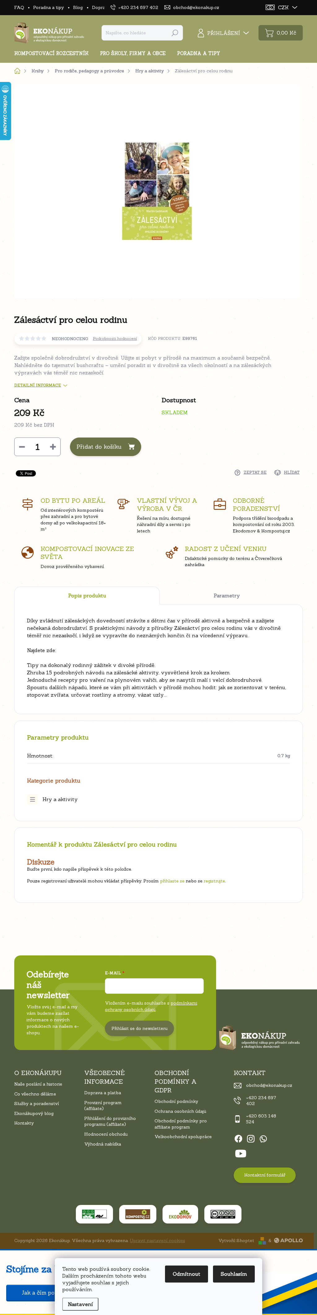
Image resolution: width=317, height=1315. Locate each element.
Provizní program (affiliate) (103, 1106)
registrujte (214, 881)
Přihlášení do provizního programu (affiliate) (110, 1121)
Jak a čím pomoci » (47, 1292)
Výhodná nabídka (102, 1144)
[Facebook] (238, 1137)
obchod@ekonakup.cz (269, 1085)
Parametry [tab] (227, 595)
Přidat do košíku (99, 446)
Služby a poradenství (36, 1103)
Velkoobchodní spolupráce (183, 1136)
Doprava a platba (102, 1092)
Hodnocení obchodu (106, 1134)
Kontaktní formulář (264, 1175)
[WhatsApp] (263, 1137)
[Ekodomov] (180, 1214)
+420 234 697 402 (261, 1101)
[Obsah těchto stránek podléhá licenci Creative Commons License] (223, 1214)
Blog (78, 7)
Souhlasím (234, 1274)
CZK (283, 7)
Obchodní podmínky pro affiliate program (180, 1124)
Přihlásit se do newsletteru (139, 1028)
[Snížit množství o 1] (22, 447)
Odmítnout (186, 1274)
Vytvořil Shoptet (236, 1240)
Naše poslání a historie (38, 1084)
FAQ (19, 7)
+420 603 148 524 (261, 1119)
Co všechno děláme (35, 1094)
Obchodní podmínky (176, 1101)
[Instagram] (250, 1137)
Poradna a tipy (48, 7)
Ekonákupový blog (34, 1113)
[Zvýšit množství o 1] (53, 447)
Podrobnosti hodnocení (115, 338)
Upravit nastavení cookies (157, 1240)
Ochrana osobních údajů (180, 1111)
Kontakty (24, 1123)
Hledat (175, 33)
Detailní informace (37, 385)
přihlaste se (172, 881)
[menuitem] (53, 53)
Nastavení (80, 1304)
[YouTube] (241, 1152)
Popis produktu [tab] (87, 595)
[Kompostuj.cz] (137, 1214)
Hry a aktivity (60, 799)
